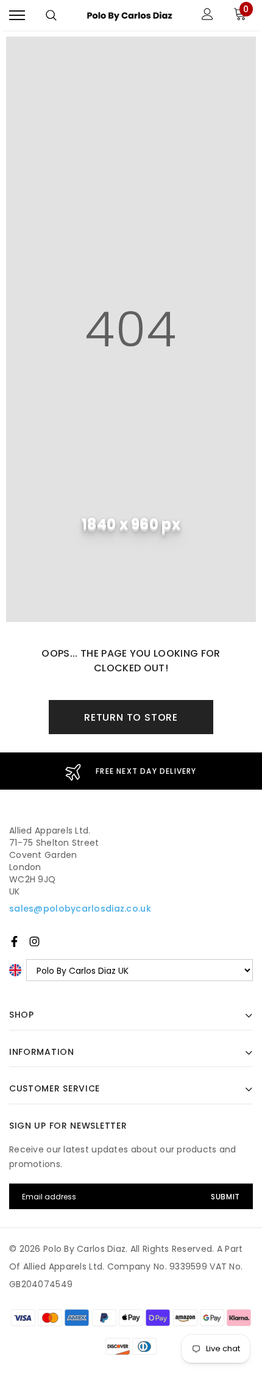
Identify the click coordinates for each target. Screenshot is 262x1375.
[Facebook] (14, 941)
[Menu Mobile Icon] (17, 15)
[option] (131, 771)
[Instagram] (34, 941)
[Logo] (129, 15)
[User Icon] (207, 15)
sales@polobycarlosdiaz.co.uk (80, 908)
